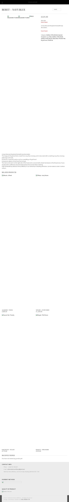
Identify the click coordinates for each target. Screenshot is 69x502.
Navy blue (55, 38)
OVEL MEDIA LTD (25, 499)
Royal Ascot (44, 40)
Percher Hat (62, 38)
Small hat (50, 40)
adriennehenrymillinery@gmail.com (16, 469)
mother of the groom (46, 38)
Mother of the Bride (57, 37)
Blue (50, 37)
